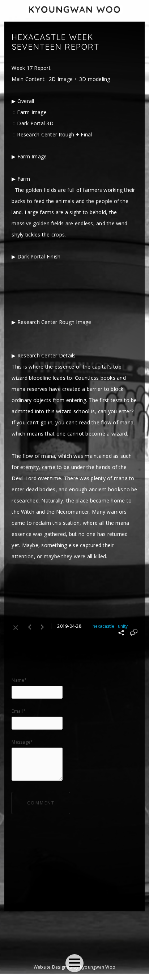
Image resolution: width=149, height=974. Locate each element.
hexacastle (103, 626)
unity (123, 626)
